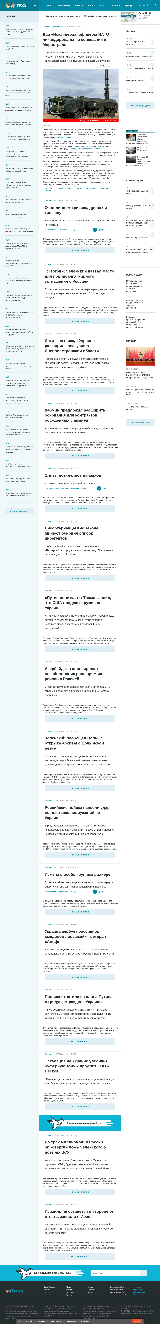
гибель (48, 191)
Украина (48, 188)
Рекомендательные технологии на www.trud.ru (120, 1293)
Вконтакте (136, 1287)
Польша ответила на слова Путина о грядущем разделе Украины (79, 999)
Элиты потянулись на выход (73, 475)
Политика (115, 5)
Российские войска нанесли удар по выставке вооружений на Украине (77, 812)
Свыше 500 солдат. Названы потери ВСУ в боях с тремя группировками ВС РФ (19, 31)
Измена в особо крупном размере (77, 874)
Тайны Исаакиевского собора (139, 68)
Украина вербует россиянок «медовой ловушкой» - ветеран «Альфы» (75, 936)
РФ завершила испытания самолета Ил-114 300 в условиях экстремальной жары (19, 314)
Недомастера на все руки (138, 237)
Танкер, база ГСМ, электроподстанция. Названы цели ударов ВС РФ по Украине (18, 263)
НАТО (79, 188)
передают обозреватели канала (85, 149)
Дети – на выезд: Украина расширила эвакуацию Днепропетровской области (72, 345)
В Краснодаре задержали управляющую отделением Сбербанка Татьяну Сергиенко (16, 153)
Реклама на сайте (117, 1287)
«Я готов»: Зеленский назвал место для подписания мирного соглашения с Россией (79, 276)
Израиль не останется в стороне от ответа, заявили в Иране (79, 1214)
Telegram (135, 1295)
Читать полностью (80, 250)
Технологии (92, 1295)
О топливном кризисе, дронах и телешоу (76, 210)
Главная (47, 5)
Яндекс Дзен (137, 1290)
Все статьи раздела (19, 511)
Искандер (105, 188)
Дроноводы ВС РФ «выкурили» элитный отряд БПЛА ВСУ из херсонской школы (17, 246)
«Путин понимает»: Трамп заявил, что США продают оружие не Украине (78, 602)
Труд (100, 230)
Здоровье (91, 1290)
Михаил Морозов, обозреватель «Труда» (61, 230)
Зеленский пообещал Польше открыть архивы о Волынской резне (74, 743)
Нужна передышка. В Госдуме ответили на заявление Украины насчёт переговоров (17, 432)
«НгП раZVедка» (64, 137)
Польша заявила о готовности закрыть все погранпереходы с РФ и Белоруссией (19, 332)
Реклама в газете (116, 1290)
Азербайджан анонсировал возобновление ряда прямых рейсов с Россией (73, 673)
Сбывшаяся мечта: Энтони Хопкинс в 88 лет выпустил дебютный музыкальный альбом (19, 348)
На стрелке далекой (135, 80)
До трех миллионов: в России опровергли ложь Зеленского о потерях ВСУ (75, 1147)
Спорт (90, 1287)
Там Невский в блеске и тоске (139, 92)
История (47, 1295)
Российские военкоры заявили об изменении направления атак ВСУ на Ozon (19, 92)
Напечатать (107, 66)
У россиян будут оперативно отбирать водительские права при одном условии (18, 185)
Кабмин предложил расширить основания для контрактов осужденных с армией (75, 415)
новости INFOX (132, 131)
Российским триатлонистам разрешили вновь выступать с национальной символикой (16, 400)
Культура (129, 5)
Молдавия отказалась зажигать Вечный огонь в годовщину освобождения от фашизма (17, 383)
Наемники (90, 188)
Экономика (70, 1292)
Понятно (137, 1321)
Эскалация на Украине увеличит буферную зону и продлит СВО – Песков (77, 1066)
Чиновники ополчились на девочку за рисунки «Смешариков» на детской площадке (19, 449)
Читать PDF (143, 18)
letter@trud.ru (93, 1318)
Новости (79, 5)
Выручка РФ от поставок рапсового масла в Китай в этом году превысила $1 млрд (18, 297)
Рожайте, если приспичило (100, 16)
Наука (90, 1292)
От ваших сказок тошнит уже (63, 16)
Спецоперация (64, 188)
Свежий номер (63, 5)
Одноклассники (138, 1292)
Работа (91, 5)
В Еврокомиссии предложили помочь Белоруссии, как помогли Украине (139, 223)
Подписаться (143, 1273)
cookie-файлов (84, 1321)
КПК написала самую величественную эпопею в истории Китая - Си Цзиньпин (139, 375)
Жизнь (103, 5)
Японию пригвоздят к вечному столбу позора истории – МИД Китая (140, 392)
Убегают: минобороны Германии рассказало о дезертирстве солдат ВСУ (18, 280)
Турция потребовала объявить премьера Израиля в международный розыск (19, 365)
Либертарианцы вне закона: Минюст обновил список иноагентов (72, 533)
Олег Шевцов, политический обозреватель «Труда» (65, 488)
